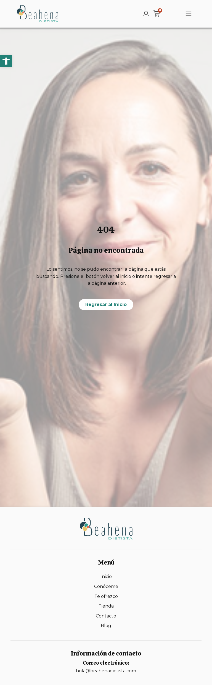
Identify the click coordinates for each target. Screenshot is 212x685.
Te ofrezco (106, 596)
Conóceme (106, 586)
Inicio (106, 576)
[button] (6, 61)
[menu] (188, 14)
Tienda (106, 606)
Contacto (106, 616)
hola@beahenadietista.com (106, 670)
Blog (106, 625)
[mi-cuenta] (146, 13)
